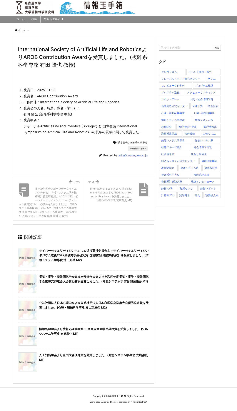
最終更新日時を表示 (137, 148)
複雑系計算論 (201, 174)
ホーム (21, 30)
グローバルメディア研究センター (180, 78)
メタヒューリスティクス (201, 92)
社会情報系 (167, 154)
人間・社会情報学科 (201, 99)
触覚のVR (166, 188)
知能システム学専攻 (173, 140)
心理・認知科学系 (204, 113)
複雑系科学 (210, 167)
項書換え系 (211, 195)
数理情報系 (210, 126)
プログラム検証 (204, 85)
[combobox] (190, 48)
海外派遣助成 (169, 133)
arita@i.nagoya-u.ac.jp (133, 155)
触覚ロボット (208, 188)
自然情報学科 (209, 161)
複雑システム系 (189, 167)
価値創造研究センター (174, 106)
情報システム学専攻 (173, 119)
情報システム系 (204, 119)
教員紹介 (166, 126)
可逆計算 (197, 106)
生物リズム (209, 133)
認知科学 (184, 195)
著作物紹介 (167, 167)
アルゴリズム (169, 71)
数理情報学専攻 (187, 126)
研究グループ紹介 (171, 147)
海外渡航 (190, 133)
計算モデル (167, 195)
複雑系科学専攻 (138, 142)
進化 (197, 195)
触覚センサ (186, 188)
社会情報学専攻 (203, 147)
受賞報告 (123, 142)
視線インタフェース (202, 181)
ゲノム (212, 78)
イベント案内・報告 (200, 71)
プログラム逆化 (170, 92)
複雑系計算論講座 (171, 181)
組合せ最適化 (199, 154)
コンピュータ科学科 (173, 85)
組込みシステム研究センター (178, 161)
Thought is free (138, 402)
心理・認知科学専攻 (173, 113)
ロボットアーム (170, 99)
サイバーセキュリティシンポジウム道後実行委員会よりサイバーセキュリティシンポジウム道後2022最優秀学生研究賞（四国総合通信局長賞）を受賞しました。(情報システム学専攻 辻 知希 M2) (94, 255)
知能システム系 (204, 140)
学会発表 (213, 106)
